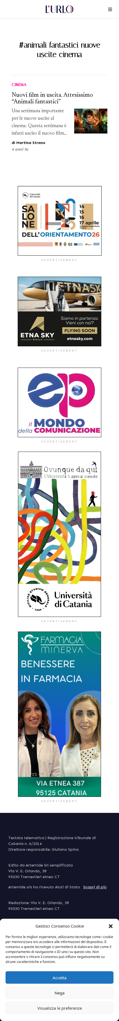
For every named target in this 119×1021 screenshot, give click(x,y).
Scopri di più (95, 887)
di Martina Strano (28, 142)
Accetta (59, 977)
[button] (110, 926)
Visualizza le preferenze (59, 1008)
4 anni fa (20, 149)
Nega (59, 993)
